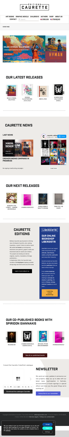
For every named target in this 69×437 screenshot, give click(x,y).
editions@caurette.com (40, 414)
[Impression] (34, 3)
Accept (48, 424)
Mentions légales (34, 417)
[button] (7, 92)
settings (8, 430)
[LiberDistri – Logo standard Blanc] (50, 229)
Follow (63, 136)
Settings (47, 432)
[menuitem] (44, 20)
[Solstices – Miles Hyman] (34, 36)
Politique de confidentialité (47, 417)
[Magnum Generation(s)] (18, 148)
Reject (47, 428)
